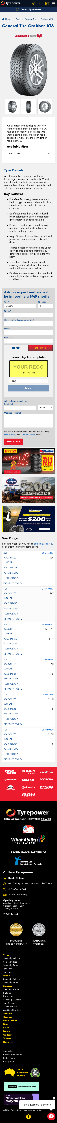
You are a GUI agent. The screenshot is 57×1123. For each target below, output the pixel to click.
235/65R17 (48, 553)
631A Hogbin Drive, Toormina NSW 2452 (30, 883)
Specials (7, 1013)
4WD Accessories (11, 989)
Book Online (10, 1020)
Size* (6, 302)
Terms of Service (28, 434)
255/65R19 (48, 694)
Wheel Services (10, 1006)
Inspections (8, 996)
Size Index (8, 1051)
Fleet (6, 1027)
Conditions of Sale (35, 1110)
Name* (7, 311)
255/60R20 (48, 729)
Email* (7, 328)
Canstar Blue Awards (12, 1054)
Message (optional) (12, 412)
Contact (7, 1017)
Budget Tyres (9, 1058)
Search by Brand (10, 965)
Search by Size (10, 961)
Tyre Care (7, 968)
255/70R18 (48, 659)
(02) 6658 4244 (17, 889)
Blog (5, 1024)
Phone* (19, 319)
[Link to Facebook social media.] (28, 1116)
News (6, 1031)
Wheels (7, 975)
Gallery (7, 1034)
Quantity (42, 302)
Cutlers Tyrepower (30, 9)
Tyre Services (9, 1003)
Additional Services (12, 1010)
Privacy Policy (10, 434)
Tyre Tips (7, 972)
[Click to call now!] (33, 3)
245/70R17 (48, 588)
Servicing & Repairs (12, 999)
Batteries (7, 993)
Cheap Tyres (8, 1061)
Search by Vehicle (11, 958)
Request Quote (13, 441)
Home (7, 19)
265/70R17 (48, 624)
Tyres (6, 954)
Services (7, 986)
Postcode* (8, 337)
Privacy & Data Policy (19, 1110)
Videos (7, 1038)
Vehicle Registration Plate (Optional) (15, 402)
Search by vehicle (43, 543)
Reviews (8, 1041)
